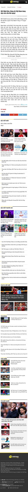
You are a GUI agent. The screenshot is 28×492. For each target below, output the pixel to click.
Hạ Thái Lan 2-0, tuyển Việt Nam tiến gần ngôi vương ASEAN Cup (19, 391)
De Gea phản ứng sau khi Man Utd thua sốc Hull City (14, 334)
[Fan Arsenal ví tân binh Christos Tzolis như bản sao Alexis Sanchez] (7, 147)
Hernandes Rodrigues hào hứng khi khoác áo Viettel (13, 252)
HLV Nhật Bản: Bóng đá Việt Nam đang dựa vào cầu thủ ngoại (13, 12)
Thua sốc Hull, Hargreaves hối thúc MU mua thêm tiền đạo (7, 140)
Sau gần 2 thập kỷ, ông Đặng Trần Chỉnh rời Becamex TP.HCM (12, 266)
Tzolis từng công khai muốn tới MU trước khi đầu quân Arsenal (20, 140)
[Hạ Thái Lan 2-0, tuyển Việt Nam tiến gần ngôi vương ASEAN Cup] (5, 393)
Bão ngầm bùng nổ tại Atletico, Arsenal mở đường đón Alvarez (13, 340)
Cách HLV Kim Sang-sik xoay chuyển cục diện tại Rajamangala (14, 196)
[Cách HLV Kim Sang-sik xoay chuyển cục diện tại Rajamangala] (5, 363)
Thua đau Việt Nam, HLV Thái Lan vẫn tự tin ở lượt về (14, 170)
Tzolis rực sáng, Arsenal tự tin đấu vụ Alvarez (18, 383)
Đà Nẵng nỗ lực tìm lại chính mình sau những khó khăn (14, 278)
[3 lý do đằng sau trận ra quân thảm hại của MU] (5, 378)
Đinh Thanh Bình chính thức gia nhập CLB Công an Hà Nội (14, 245)
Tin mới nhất (5, 401)
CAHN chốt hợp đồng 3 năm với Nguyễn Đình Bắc (20, 235)
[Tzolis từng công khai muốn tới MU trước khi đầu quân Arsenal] (20, 133)
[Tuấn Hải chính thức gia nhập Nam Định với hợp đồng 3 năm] (20, 214)
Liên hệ (4, 487)
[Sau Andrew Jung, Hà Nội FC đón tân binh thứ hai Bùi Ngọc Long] (7, 214)
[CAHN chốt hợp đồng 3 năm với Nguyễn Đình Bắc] (20, 228)
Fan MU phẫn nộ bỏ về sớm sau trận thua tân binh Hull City (14, 161)
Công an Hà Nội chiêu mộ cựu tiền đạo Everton (13, 270)
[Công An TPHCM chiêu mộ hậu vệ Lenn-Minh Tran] (7, 228)
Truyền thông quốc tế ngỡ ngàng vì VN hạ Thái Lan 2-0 (14, 188)
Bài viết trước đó (7, 208)
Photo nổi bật (5, 285)
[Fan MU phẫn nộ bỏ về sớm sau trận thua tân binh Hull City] (5, 446)
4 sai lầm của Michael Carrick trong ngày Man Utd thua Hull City (14, 192)
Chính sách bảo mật (13, 487)
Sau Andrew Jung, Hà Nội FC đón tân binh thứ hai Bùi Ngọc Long (7, 221)
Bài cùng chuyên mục (6, 124)
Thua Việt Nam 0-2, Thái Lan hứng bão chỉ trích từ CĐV (14, 165)
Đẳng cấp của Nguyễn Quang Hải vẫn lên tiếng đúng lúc (13, 201)
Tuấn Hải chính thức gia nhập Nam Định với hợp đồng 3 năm (20, 221)
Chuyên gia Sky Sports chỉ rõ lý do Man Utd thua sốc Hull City (14, 350)
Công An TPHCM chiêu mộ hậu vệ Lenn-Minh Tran (6, 235)
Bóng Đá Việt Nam (11, 7)
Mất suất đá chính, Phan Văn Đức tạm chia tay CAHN (13, 257)
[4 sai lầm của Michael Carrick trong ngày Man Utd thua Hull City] (5, 370)
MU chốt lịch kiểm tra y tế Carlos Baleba (11, 337)
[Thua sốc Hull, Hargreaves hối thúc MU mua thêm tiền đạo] (7, 133)
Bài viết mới (5, 121)
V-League (19, 7)
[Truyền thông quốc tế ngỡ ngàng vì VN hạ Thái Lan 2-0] (5, 320)
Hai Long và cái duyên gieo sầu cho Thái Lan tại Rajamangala (13, 183)
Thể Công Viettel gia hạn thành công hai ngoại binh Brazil (13, 262)
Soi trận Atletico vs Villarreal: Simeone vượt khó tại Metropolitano (14, 178)
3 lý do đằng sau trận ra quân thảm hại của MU (18, 376)
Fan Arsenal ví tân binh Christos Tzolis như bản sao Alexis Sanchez (7, 154)
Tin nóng (4, 316)
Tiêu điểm (4, 359)
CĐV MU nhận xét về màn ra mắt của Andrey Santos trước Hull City (14, 327)
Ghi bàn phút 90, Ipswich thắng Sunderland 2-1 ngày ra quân (13, 174)
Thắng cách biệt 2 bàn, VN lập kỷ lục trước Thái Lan (13, 331)
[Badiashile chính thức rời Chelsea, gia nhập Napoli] (20, 147)
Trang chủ (3, 7)
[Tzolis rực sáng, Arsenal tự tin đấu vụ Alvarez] (5, 385)
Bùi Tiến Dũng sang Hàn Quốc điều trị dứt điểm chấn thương (13, 273)
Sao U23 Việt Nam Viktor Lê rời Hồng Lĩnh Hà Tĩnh (14, 241)
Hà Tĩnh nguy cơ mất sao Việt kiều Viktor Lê (13, 249)
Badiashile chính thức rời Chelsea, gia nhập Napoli (20, 153)
